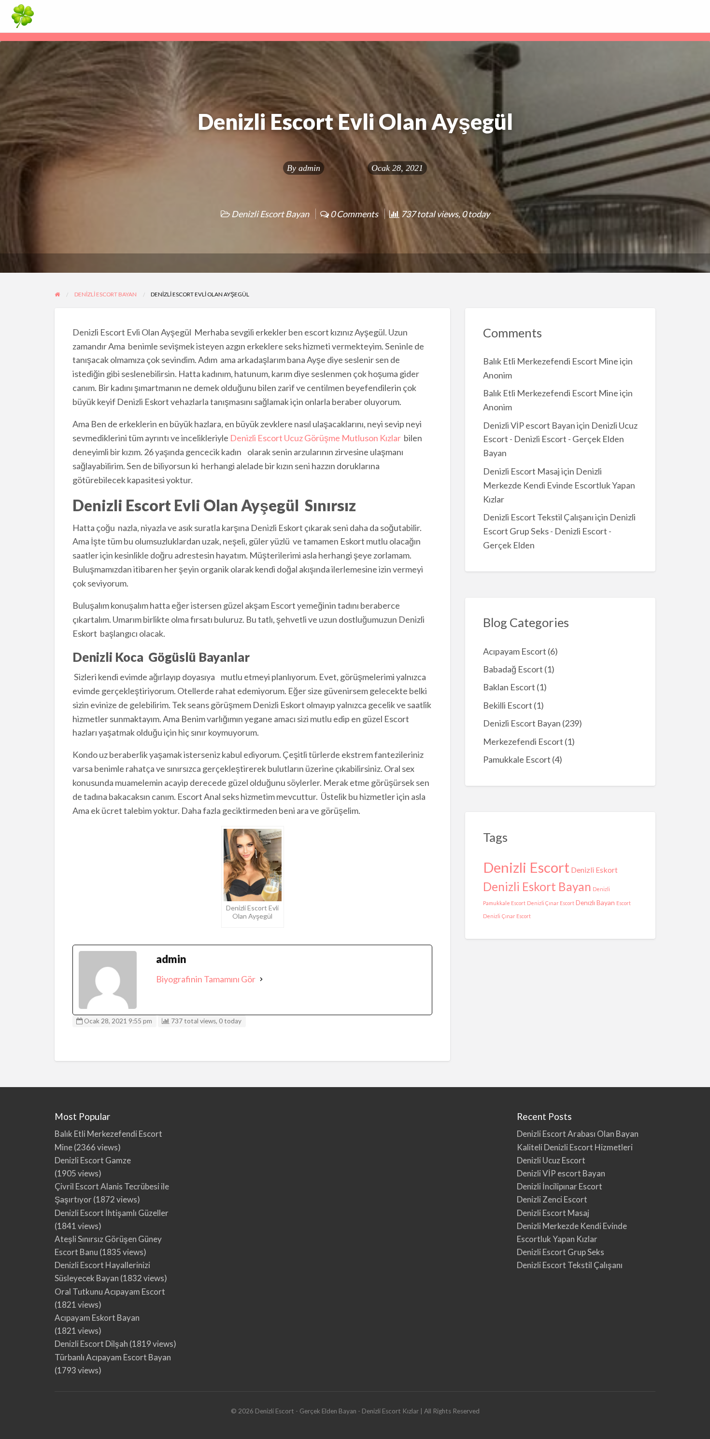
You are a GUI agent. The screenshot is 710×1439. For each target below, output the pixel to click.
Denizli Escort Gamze (93, 1160)
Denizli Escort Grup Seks (560, 1252)
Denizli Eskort (594, 869)
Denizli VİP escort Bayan (529, 425)
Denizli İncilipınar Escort (559, 1186)
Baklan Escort (509, 687)
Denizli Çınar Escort (550, 903)
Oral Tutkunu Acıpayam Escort (110, 1291)
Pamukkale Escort (517, 759)
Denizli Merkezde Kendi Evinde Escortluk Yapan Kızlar (559, 485)
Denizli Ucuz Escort (551, 1160)
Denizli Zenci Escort (552, 1199)
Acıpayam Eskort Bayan (97, 1318)
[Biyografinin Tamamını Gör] (261, 979)
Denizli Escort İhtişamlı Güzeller (112, 1213)
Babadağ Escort (513, 669)
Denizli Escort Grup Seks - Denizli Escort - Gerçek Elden (559, 531)
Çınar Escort (516, 916)
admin (309, 168)
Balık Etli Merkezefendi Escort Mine (550, 361)
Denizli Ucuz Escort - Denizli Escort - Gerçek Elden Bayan (560, 439)
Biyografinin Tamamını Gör (206, 979)
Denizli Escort (526, 867)
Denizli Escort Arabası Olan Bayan (578, 1134)
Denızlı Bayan (595, 902)
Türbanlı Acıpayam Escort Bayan (113, 1357)
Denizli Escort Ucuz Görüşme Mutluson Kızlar (316, 438)
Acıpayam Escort (514, 651)
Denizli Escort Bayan (270, 214)
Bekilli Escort (507, 705)
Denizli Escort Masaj (521, 471)
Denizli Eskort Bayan (537, 887)
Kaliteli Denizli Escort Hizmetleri (575, 1147)
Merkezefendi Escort (523, 741)
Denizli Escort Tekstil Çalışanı (538, 517)
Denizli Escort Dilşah (91, 1344)
